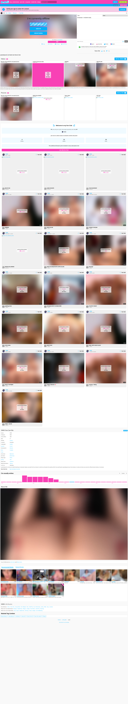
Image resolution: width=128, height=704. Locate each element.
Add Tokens (60, 39)
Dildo (45, 606)
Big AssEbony (4, 616)
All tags (44, 616)
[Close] (126, 13)
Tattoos (11, 463)
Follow (44, 44)
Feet (27, 606)
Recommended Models (7, 567)
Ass (34, 606)
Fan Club (21, 13)
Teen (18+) (12, 606)
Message (58, 44)
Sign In (115, 2)
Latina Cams (12, 562)
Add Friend (65, 44)
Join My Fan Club (64, 150)
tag (11, 2)
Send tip (38, 28)
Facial (30, 610)
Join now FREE (123, 2)
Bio (7, 13)
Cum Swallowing (39, 610)
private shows (16, 2)
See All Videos (121, 59)
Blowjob (24, 606)
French (11, 446)
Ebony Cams (19, 562)
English (11, 444)
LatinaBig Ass (11, 616)
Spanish (2, 446)
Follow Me (125, 430)
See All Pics (121, 93)
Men (2, 450)
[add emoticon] (123, 41)
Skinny (2, 459)
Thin (10, 459)
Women (11, 448)
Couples (11, 450)
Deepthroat (19, 608)
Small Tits (11, 461)
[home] (5, 2)
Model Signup (123, 5)
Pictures (15, 13)
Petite (11, 457)
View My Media (38, 33)
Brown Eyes (12, 455)
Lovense (51, 606)
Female (11, 440)
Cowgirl (28, 608)
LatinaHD (23, 616)
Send (126, 41)
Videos (10, 13)
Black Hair (12, 453)
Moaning (42, 608)
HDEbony (18, 616)
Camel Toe (37, 608)
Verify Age (122, 9)
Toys (48, 606)
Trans (2, 452)
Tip (57, 42)
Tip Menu (51, 44)
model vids (33, 2)
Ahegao (24, 608)
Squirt (17, 610)
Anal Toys (27, 610)
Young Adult (17, 606)
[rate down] (107, 51)
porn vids (22, 2)
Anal (15, 610)
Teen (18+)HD (30, 616)
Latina (42, 606)
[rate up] (102, 51)
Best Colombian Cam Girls (15, 469)
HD (21, 606)
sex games (27, 2)
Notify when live (38, 24)
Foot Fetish (32, 608)
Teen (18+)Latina (37, 616)
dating (38, 2)
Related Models (20, 567)
